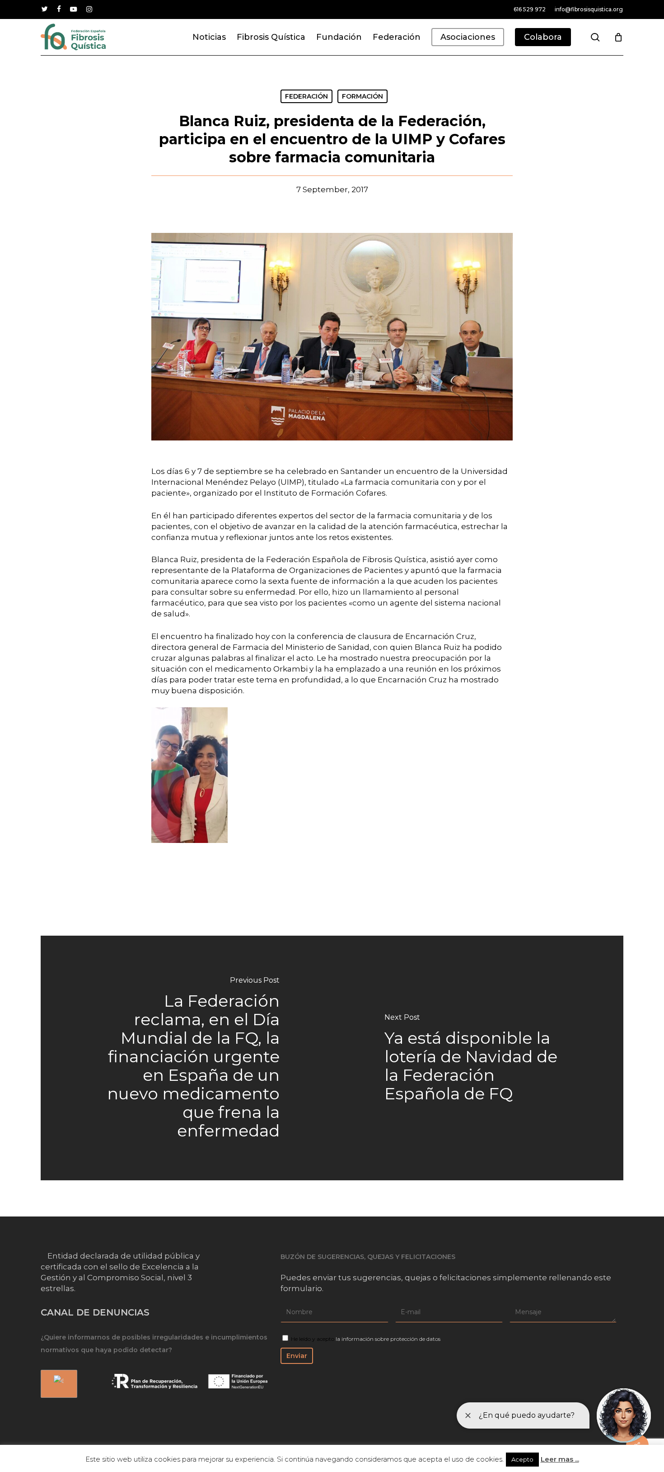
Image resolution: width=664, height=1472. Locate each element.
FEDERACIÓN (306, 96)
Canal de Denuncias (95, 1312)
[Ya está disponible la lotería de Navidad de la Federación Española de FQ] (477, 1058)
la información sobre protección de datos (388, 1338)
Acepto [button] (522, 1459)
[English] (57, 1384)
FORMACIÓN (362, 96)
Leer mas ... (560, 1459)
